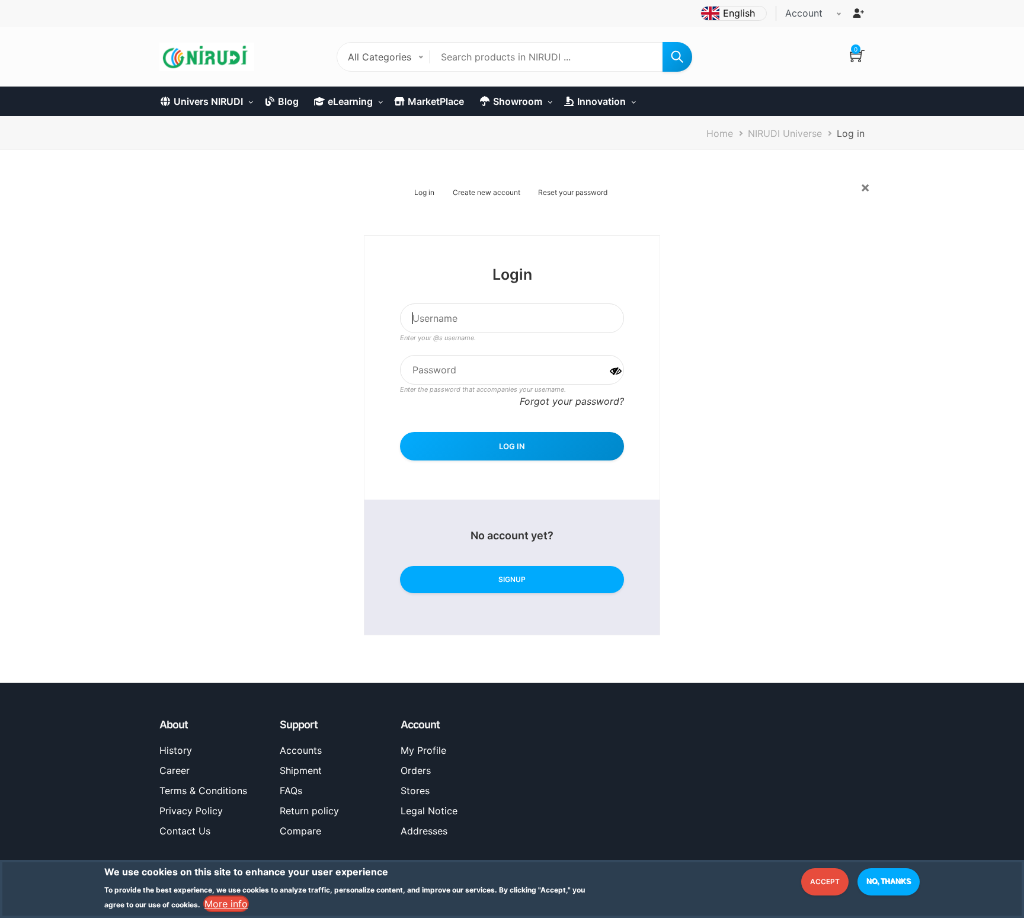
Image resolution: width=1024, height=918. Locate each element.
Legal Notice (429, 811)
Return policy (309, 811)
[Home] (206, 57)
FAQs (291, 791)
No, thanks (888, 881)
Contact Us (184, 831)
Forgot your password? (572, 401)
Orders (416, 770)
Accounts (301, 750)
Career (174, 770)
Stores (415, 791)
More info (226, 904)
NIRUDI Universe (785, 133)
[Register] (858, 13)
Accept (825, 881)
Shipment (301, 770)
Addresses (424, 831)
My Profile (423, 750)
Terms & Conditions (203, 791)
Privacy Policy (191, 811)
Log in (424, 192)
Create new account (486, 192)
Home (719, 133)
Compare (300, 831)
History (175, 750)
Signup (512, 579)
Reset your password (572, 192)
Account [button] (804, 13)
